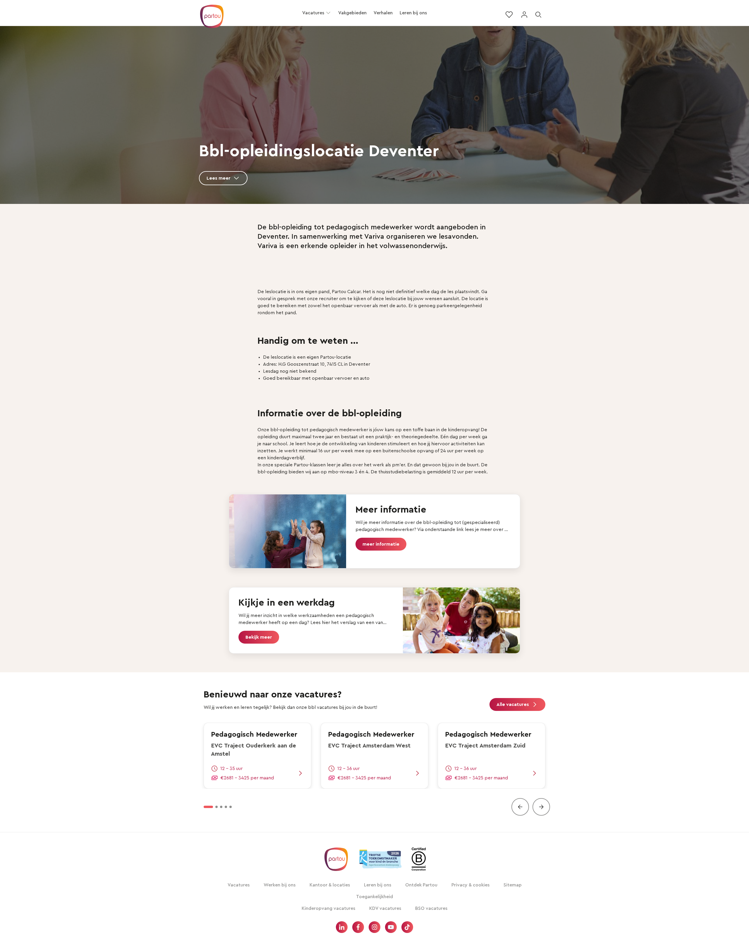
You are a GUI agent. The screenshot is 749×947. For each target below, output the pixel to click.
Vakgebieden (352, 13)
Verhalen (383, 13)
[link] (257, 756)
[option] (208, 807)
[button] (328, 13)
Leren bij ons (413, 13)
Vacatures (313, 13)
